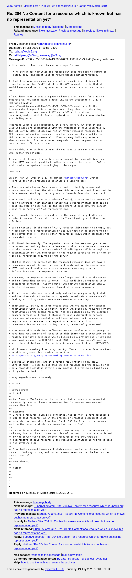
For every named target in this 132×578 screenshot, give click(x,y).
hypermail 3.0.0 (54, 569)
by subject (87, 558)
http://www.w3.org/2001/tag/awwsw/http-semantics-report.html (52, 355)
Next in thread (105, 30)
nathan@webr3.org (25, 51)
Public (45, 5)
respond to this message (45, 554)
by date (61, 558)
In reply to (89, 30)
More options (74, 26)
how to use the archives (35, 562)
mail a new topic (72, 554)
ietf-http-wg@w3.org (64, 5)
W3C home (14, 5)
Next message (48, 30)
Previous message (70, 30)
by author (101, 558)
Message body (42, 26)
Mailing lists (31, 5)
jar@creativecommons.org (54, 43)
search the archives (63, 562)
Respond (58, 26)
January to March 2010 (93, 5)
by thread (73, 558)
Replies (18, 34)
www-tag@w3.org (51, 55)
